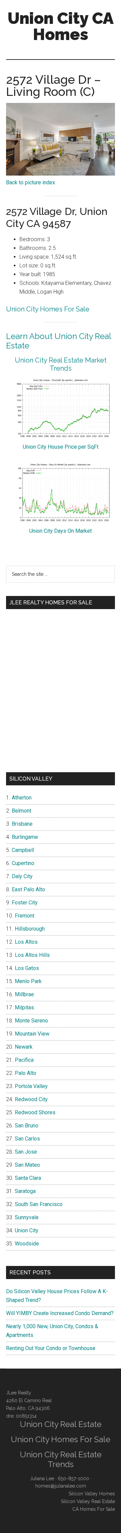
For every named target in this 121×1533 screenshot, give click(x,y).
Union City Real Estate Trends (61, 1459)
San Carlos (27, 1138)
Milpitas (24, 1007)
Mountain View (32, 1034)
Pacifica (24, 1060)
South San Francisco (39, 1204)
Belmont (21, 811)
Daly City (22, 876)
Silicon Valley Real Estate (88, 1501)
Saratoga (25, 1191)
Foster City (25, 902)
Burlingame (25, 837)
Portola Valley (31, 1086)
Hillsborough (30, 929)
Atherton (22, 797)
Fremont (24, 915)
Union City (26, 1230)
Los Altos (26, 942)
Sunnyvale (27, 1217)
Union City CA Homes (61, 26)
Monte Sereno (31, 1020)
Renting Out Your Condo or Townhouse (50, 1348)
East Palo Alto (28, 889)
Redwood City (31, 1099)
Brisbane (22, 824)
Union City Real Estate (61, 1424)
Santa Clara (28, 1178)
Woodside (27, 1243)
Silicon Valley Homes (92, 1493)
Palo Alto (25, 1073)
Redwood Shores (35, 1112)
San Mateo (27, 1165)
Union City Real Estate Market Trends (61, 364)
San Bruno (26, 1125)
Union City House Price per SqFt (60, 447)
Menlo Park (28, 981)
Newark (24, 1047)
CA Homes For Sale (93, 1509)
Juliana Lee (42, 1478)
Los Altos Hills (32, 955)
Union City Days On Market (60, 531)
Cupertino (23, 863)
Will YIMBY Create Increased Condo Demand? (60, 1313)
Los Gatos (27, 968)
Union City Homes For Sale (47, 309)
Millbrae (24, 994)
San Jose (26, 1152)
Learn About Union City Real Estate (58, 341)
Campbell (23, 850)
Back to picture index (30, 182)
